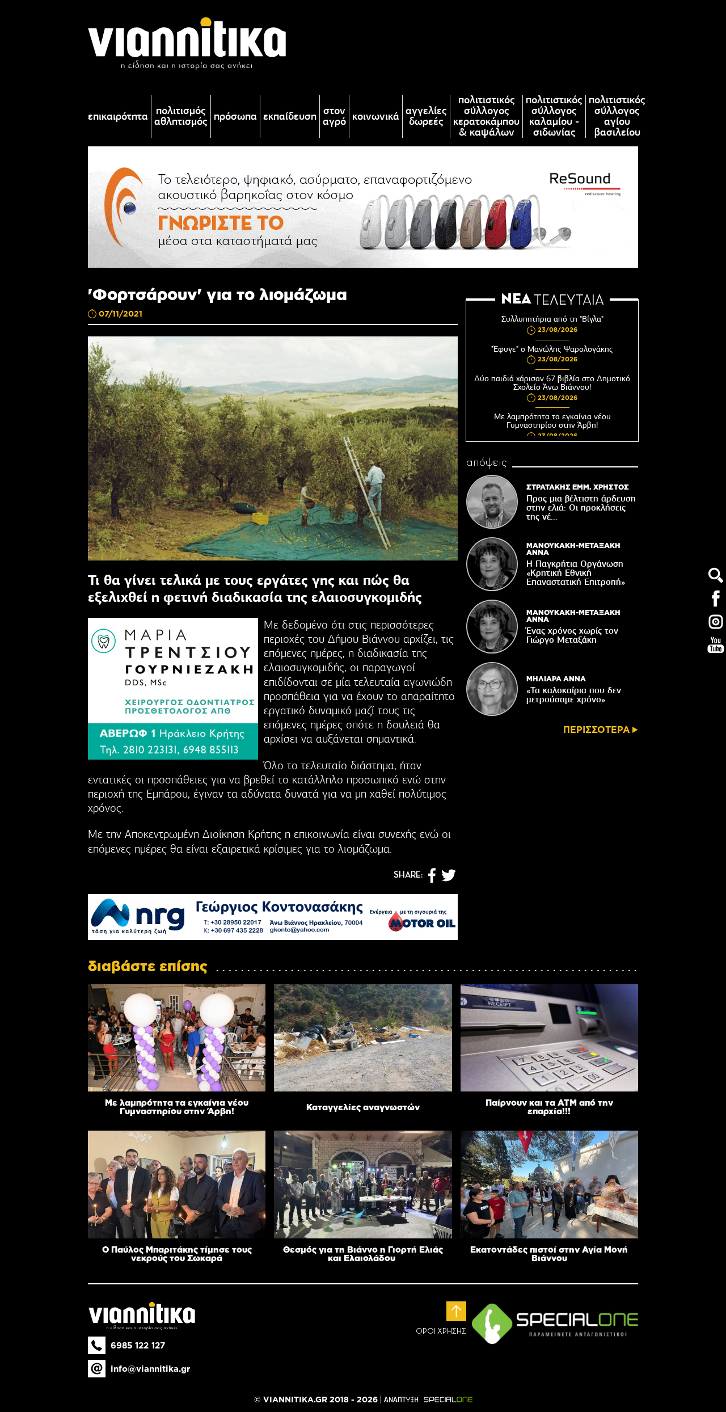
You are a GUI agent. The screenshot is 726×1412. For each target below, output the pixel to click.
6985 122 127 (138, 1345)
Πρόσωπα (235, 116)
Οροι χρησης (441, 1331)
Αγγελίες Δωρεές (426, 116)
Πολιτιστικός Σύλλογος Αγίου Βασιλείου (617, 116)
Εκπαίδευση (289, 116)
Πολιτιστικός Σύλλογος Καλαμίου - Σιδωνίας (554, 116)
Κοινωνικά (375, 116)
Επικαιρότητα (118, 116)
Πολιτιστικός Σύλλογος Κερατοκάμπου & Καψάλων (486, 116)
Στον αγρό (334, 116)
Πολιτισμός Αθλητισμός (181, 116)
